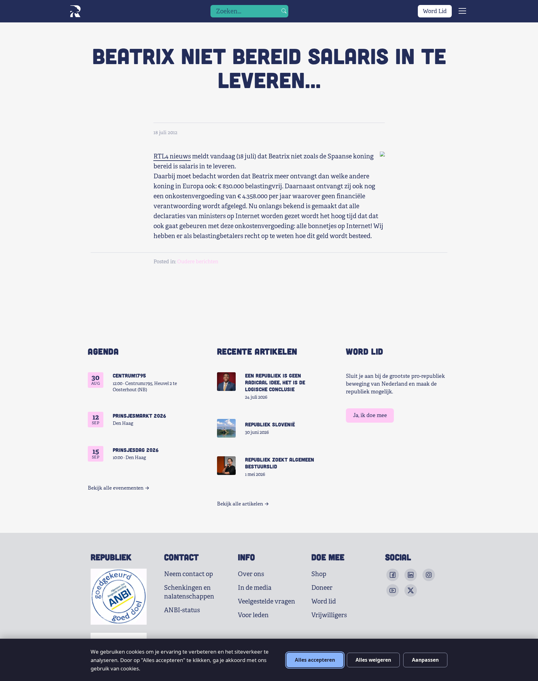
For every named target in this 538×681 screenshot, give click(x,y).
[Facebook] (392, 575)
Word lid (323, 601)
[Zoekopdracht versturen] (284, 11)
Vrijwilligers (329, 615)
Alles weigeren (373, 659)
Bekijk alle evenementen (116, 488)
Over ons (251, 574)
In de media (254, 588)
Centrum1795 (129, 375)
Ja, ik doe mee (370, 415)
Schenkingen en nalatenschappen (189, 592)
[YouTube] (392, 590)
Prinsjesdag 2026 (135, 450)
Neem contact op (188, 574)
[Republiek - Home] (75, 11)
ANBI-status (182, 610)
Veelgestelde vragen (266, 601)
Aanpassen (425, 659)
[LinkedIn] (410, 575)
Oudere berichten (197, 261)
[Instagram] (428, 575)
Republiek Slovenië (270, 424)
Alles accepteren (315, 659)
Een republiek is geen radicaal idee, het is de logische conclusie (275, 382)
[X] (410, 590)
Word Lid (435, 11)
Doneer (322, 588)
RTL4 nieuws (172, 156)
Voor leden (253, 615)
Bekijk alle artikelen (240, 504)
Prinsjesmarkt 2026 (139, 415)
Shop (318, 574)
